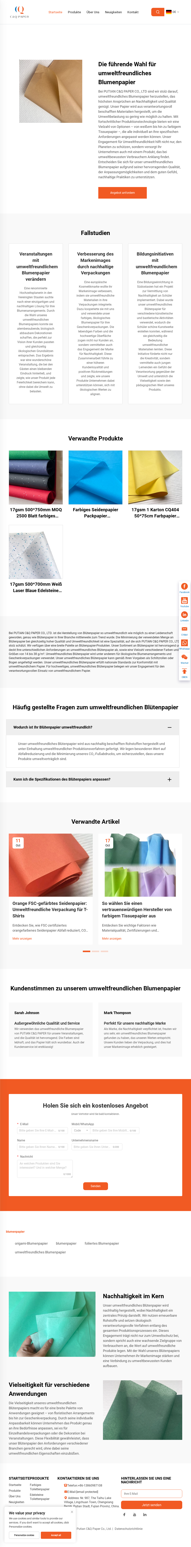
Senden (96, 1186)
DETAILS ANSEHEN (36, 477)
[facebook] (124, 1515)
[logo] (19, 12)
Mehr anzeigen (22, 938)
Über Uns (93, 12)
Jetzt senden (151, 1505)
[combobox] (81, 1130)
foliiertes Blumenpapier (102, 1243)
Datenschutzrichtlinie (129, 1529)
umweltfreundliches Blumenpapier (40, 1252)
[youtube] (134, 1515)
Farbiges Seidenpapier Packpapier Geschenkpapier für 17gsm (95, 513)
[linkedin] (145, 1515)
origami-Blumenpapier (31, 1243)
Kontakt (133, 12)
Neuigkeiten (113, 12)
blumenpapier (66, 1243)
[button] (86, 951)
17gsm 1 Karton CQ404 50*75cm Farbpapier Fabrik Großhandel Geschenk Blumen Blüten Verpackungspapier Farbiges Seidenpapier (155, 513)
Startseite (55, 12)
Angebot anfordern (122, 192)
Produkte (74, 12)
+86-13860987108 (90, 1485)
